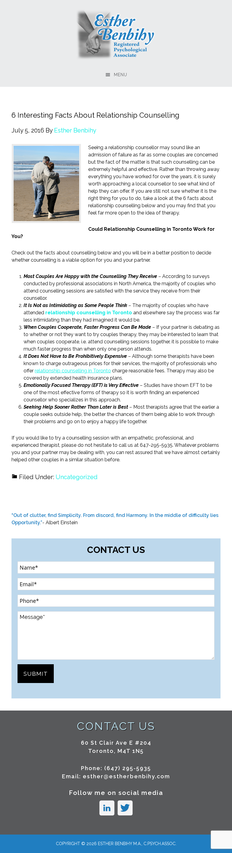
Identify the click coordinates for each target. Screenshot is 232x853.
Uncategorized (77, 477)
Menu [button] (120, 74)
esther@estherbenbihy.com (126, 776)
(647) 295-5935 (127, 768)
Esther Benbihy (116, 35)
